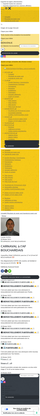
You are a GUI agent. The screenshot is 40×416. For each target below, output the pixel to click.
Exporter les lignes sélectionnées (11, 2)
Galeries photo (13, 135)
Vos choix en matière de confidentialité (22, 409)
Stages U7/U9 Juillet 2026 (17, 121)
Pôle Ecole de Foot (14, 107)
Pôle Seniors (12, 101)
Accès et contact (13, 97)
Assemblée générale (15, 113)
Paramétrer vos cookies (12, 394)
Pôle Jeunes (12, 105)
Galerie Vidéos (13, 137)
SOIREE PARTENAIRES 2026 (18, 115)
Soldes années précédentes (17, 131)
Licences (7, 388)
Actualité (7, 17)
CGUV (6, 392)
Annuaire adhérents (14, 95)
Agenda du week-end (11, 21)
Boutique (11, 127)
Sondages (11, 139)
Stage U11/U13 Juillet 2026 (17, 119)
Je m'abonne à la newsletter (10, 46)
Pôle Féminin (12, 103)
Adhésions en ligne (14, 129)
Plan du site (8, 386)
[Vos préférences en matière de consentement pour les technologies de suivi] (37, 413)
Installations (12, 90)
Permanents (12, 86)
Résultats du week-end (12, 19)
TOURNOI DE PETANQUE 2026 (19, 111)
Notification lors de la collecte (14, 413)
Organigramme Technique (16, 84)
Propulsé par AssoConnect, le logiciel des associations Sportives (17, 403)
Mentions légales (10, 390)
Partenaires (12, 93)
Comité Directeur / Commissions (18, 82)
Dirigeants (11, 88)
